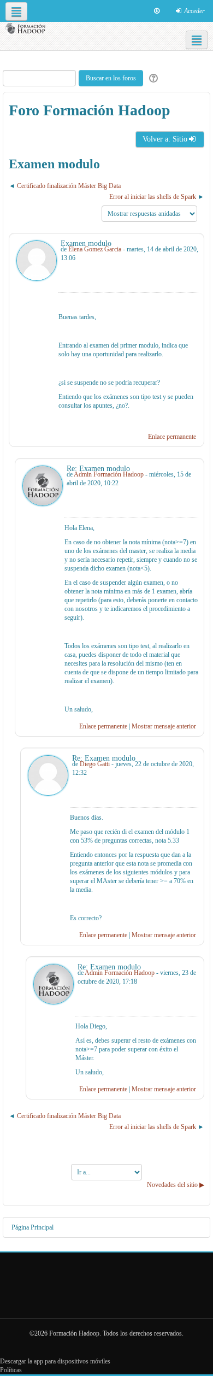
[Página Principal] (27, 29)
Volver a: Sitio (165, 139)
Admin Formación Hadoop (109, 474)
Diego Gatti (95, 764)
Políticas (11, 1370)
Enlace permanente (172, 436)
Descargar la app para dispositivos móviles (55, 1361)
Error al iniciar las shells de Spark (152, 197)
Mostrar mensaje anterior (164, 726)
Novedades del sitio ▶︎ (175, 1185)
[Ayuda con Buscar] (152, 78)
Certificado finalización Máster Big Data (69, 186)
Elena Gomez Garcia (94, 249)
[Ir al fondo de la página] (157, 11)
